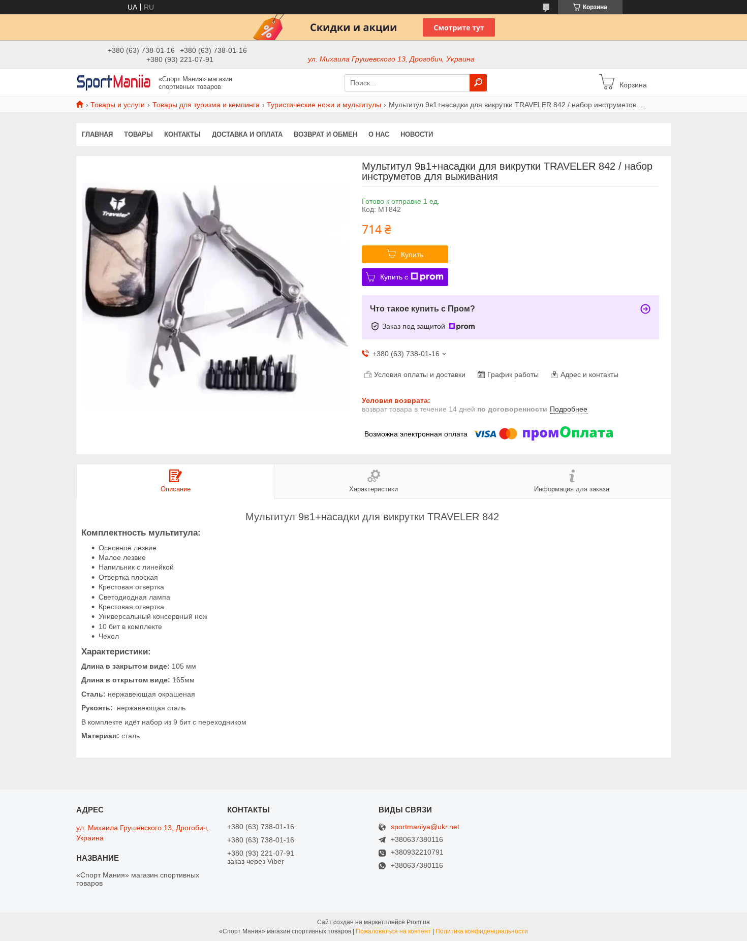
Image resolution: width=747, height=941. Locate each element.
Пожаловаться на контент (393, 931)
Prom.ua (418, 922)
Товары (138, 134)
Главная (97, 134)
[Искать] (478, 82)
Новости (416, 134)
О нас (378, 134)
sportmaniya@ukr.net (425, 827)
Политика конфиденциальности (481, 931)
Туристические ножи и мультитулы (324, 105)
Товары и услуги (117, 105)
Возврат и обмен (325, 134)
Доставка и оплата (247, 134)
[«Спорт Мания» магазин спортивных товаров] (114, 82)
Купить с (394, 277)
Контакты (182, 134)
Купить (412, 254)
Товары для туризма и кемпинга (206, 105)
